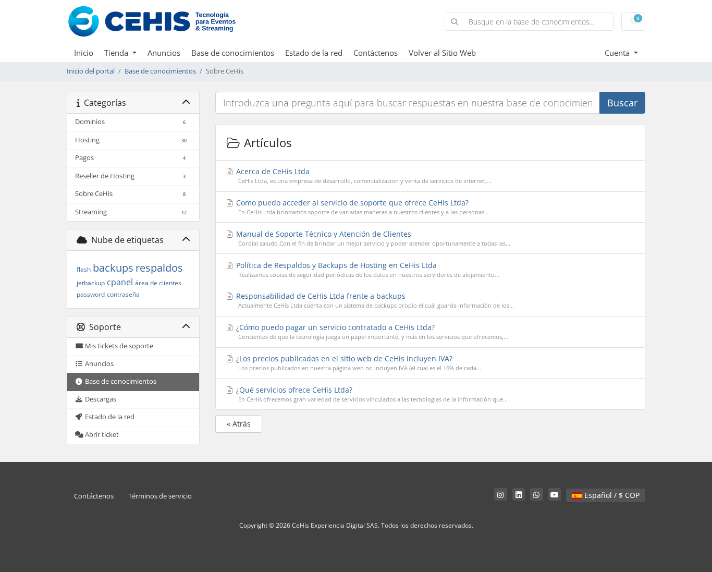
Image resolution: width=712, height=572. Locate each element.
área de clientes (158, 282)
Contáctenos (375, 52)
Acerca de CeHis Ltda (363, 175)
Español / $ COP (611, 495)
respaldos (159, 268)
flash (84, 269)
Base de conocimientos (232, 52)
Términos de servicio (160, 496)
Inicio (83, 52)
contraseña (123, 294)
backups (113, 268)
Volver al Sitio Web (442, 52)
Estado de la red (313, 52)
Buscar (622, 102)
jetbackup (91, 282)
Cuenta (618, 52)
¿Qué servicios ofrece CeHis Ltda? (371, 394)
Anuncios (164, 52)
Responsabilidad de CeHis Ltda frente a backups (374, 300)
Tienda (117, 52)
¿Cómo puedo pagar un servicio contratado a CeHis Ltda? (371, 331)
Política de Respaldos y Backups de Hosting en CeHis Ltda (366, 269)
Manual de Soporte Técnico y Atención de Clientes (372, 238)
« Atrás (239, 424)
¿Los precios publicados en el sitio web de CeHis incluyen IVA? (357, 363)
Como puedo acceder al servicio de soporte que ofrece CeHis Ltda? (361, 207)
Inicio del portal (91, 71)
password (91, 294)
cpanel (120, 282)
